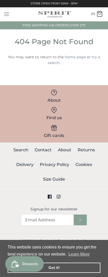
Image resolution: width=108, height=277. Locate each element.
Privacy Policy (54, 164)
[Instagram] (59, 197)
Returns (86, 149)
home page (75, 57)
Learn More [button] (79, 254)
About (64, 149)
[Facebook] (50, 197)
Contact (43, 149)
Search (20, 149)
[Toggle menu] (6, 13)
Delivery (25, 164)
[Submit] (80, 220)
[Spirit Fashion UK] (54, 14)
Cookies (83, 164)
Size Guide (54, 179)
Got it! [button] (54, 268)
